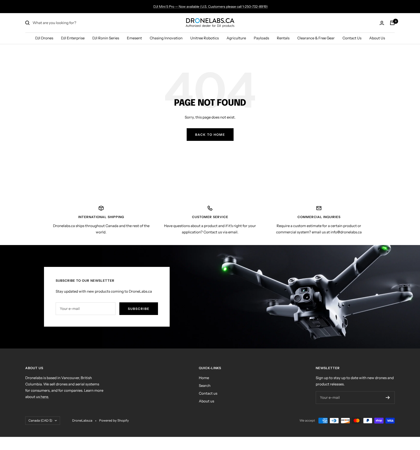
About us (206, 401)
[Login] (382, 23)
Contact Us (351, 38)
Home (204, 377)
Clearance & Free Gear (316, 38)
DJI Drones (44, 38)
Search (204, 385)
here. (44, 396)
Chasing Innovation (166, 38)
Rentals (283, 38)
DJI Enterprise (73, 38)
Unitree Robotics (204, 38)
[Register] (388, 397)
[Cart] (392, 23)
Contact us (208, 393)
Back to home (210, 134)
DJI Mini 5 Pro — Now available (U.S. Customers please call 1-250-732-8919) (210, 6)
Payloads (261, 38)
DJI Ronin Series (105, 38)
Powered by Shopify (114, 420)
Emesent (134, 38)
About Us (377, 38)
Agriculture (236, 38)
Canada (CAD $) (40, 420)
